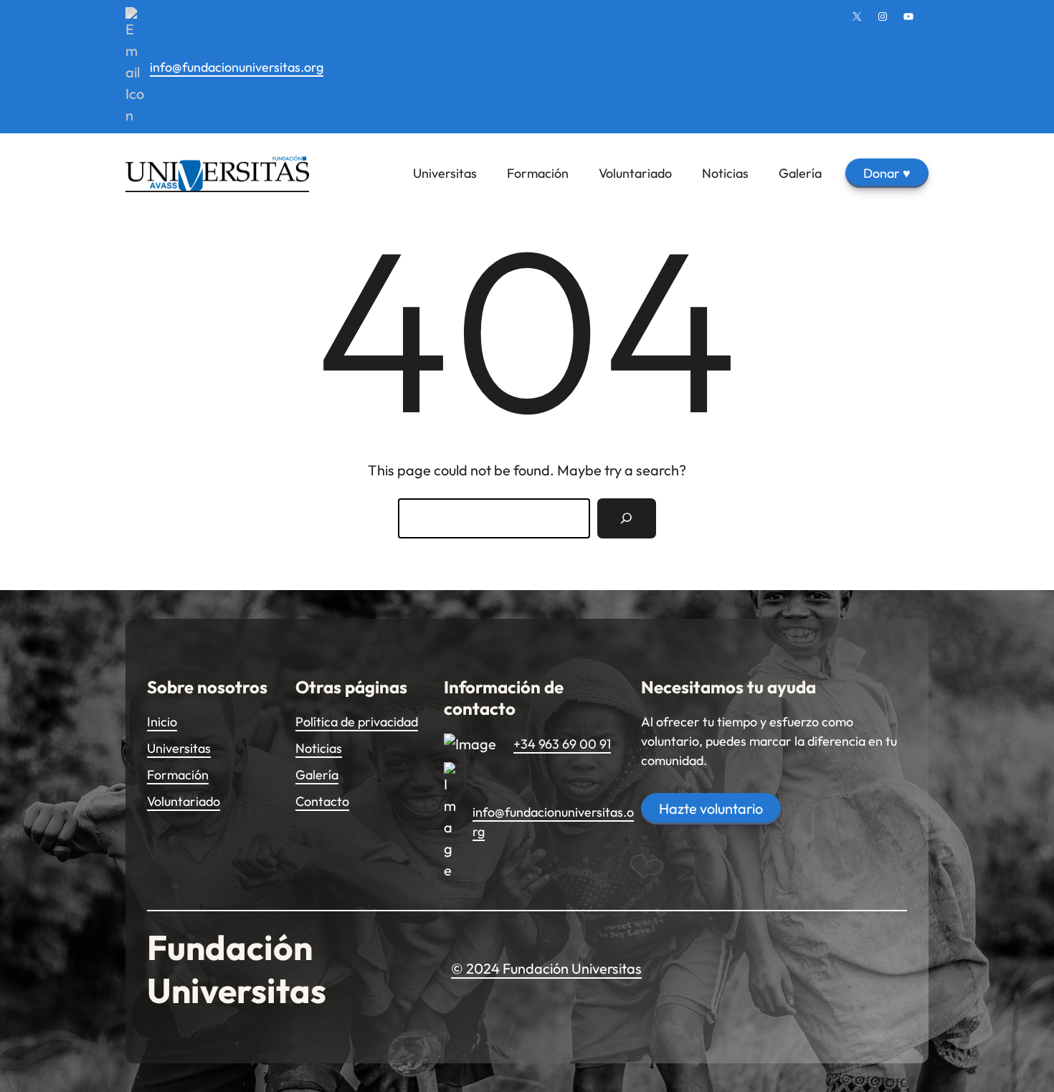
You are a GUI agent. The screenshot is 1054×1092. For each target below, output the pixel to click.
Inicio (162, 721)
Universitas (179, 748)
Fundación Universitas (236, 969)
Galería (316, 774)
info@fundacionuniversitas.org (236, 67)
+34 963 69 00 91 (562, 744)
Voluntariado (183, 801)
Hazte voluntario (711, 808)
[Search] (626, 518)
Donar (887, 173)
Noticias (318, 748)
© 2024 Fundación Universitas (546, 968)
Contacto (322, 801)
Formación (178, 774)
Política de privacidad (356, 721)
